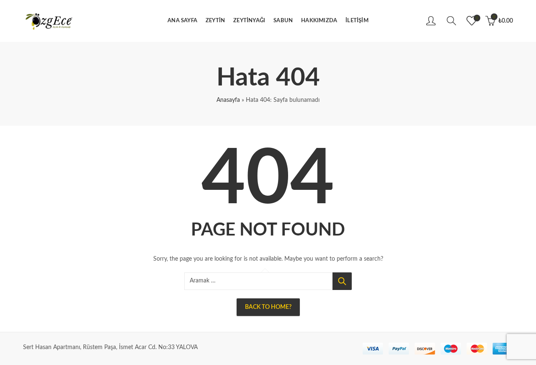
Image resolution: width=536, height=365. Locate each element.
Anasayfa (228, 100)
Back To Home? (268, 307)
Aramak (342, 281)
